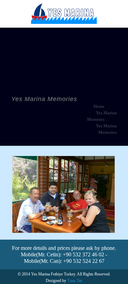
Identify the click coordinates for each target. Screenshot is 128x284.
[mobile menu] (119, 13)
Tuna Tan (74, 280)
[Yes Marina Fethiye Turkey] (64, 13)
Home (99, 106)
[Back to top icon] (114, 270)
